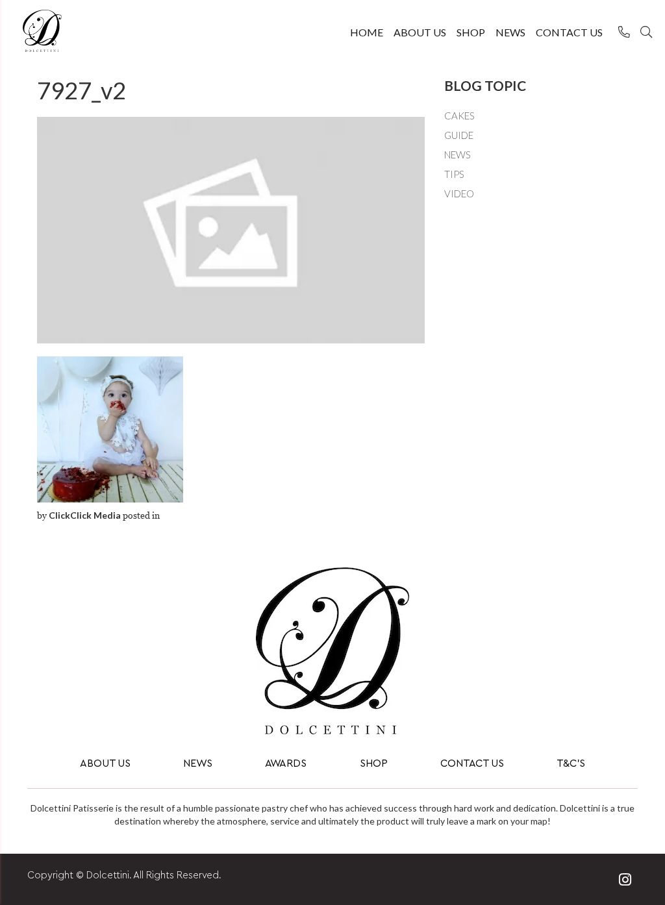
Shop (471, 32)
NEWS (197, 763)
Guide (458, 135)
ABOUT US (105, 763)
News (510, 32)
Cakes (459, 115)
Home (366, 32)
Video (459, 193)
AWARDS (286, 763)
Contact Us (569, 32)
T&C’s (571, 763)
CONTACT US (472, 763)
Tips (454, 174)
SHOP (374, 763)
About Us (420, 32)
